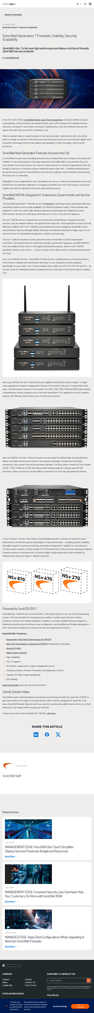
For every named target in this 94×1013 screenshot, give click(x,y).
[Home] (9, 4)
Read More (10, 856)
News (4, 982)
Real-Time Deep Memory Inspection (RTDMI (26, 644)
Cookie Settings (60, 1006)
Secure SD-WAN (13, 648)
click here (51, 713)
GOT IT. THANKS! (80, 1006)
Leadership (7, 985)
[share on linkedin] (36, 734)
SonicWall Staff (12, 58)
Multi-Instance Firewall (16, 653)
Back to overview (13, 14)
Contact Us (30, 982)
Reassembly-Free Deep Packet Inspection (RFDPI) (28, 639)
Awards (28, 979)
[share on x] (58, 734)
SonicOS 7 (50, 204)
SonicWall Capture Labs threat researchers (43, 120)
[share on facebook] (47, 734)
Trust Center (30, 985)
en (78, 4)
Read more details (10, 685)
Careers (6, 979)
